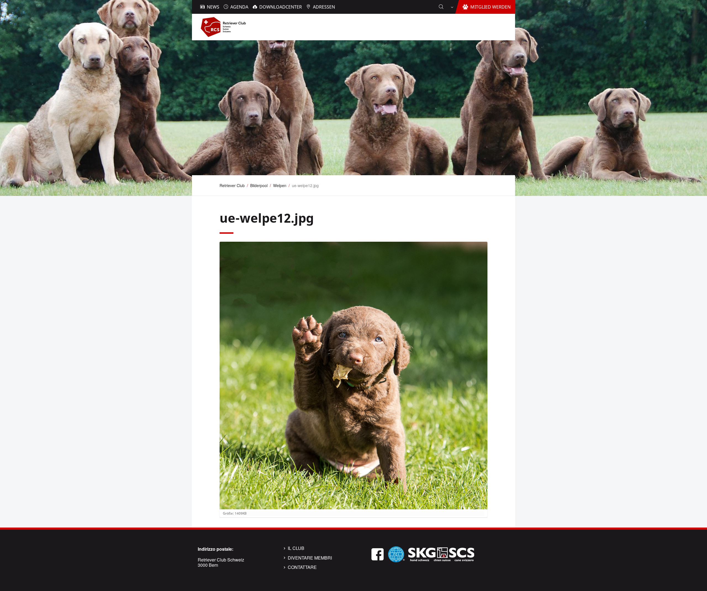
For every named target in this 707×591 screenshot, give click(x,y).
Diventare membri (310, 558)
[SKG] (441, 553)
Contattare (302, 567)
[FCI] (396, 553)
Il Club (296, 548)
